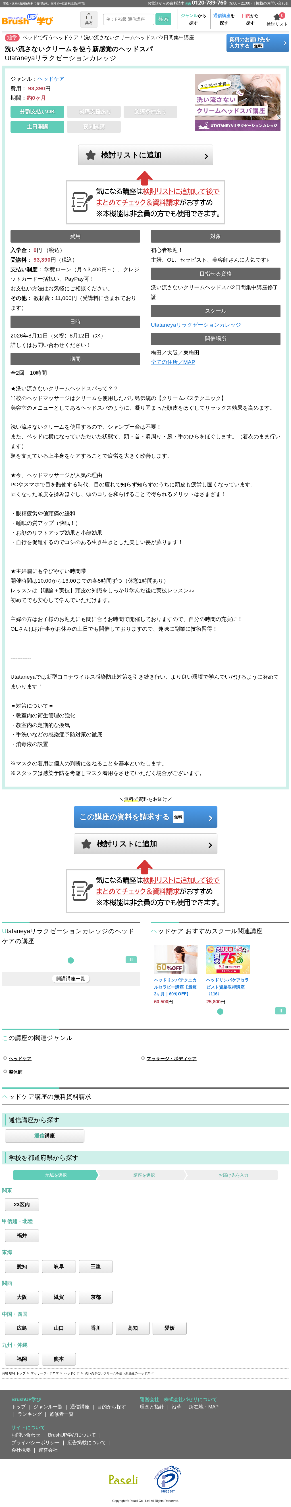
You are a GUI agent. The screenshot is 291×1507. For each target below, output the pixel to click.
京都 (96, 1297)
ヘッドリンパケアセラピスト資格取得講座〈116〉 (227, 986)
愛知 (22, 1266)
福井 (22, 1235)
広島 (22, 1328)
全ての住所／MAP (173, 362)
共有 (89, 23)
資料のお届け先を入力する (249, 43)
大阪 (22, 1297)
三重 (96, 1266)
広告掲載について (86, 1442)
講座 (44, 1136)
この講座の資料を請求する (131, 816)
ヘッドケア (51, 79)
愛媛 (170, 1328)
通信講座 (80, 1406)
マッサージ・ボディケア (172, 1058)
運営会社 (48, 1449)
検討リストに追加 (131, 155)
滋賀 (59, 1297)
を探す (224, 19)
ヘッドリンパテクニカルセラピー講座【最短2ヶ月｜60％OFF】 (175, 986)
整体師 (15, 1072)
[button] (71, 960)
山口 (59, 1328)
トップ (18, 1406)
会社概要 (21, 1449)
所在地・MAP (204, 1406)
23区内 (22, 1204)
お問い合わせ (25, 1434)
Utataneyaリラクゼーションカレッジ (196, 325)
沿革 (176, 1406)
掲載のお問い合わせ (272, 3)
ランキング (30, 1414)
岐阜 (59, 1266)
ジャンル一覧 (48, 1406)
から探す (193, 19)
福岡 (22, 1359)
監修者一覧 (61, 1414)
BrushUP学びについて (72, 1434)
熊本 (59, 1359)
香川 (96, 1328)
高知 (133, 1328)
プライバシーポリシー (35, 1442)
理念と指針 (152, 1406)
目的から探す (111, 1406)
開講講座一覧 (70, 978)
